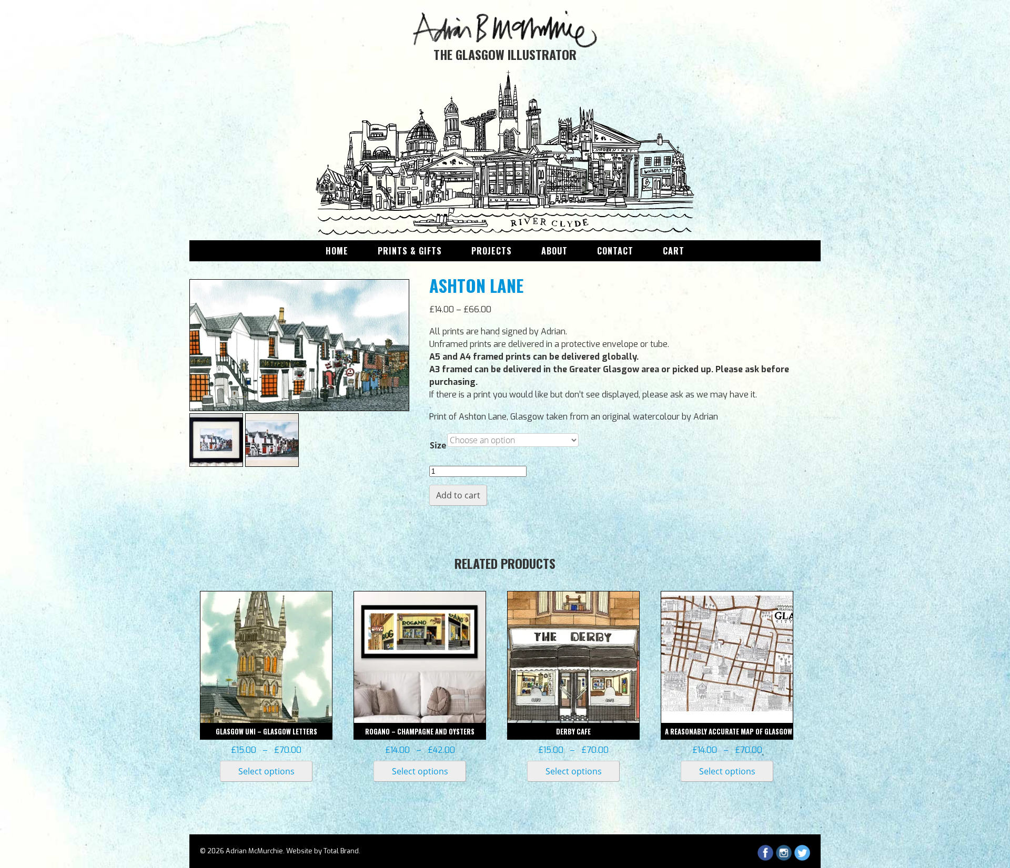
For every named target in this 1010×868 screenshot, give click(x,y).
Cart (673, 250)
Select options (266, 771)
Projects (491, 250)
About (554, 250)
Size (438, 445)
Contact (615, 250)
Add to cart (458, 495)
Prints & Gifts (410, 250)
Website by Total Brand (322, 850)
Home (337, 250)
